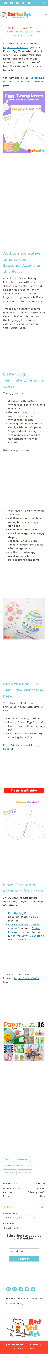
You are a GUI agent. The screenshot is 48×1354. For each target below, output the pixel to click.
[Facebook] (5, 3)
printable (9, 1172)
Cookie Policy (14, 1303)
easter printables (13, 1165)
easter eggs (22, 1159)
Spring (30, 36)
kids (30, 1165)
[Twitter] (23, 3)
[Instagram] (11, 3)
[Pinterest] (17, 3)
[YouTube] (29, 3)
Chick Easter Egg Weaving (24, 924)
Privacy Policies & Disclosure (24, 1298)
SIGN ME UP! (24, 1259)
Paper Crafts (33, 32)
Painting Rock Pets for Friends (12, 1190)
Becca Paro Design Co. (24, 1349)
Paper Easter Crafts (15, 47)
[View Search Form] (42, 3)
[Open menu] (45, 15)
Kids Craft (20, 32)
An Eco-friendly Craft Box (36, 1190)
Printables (19, 36)
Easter (10, 32)
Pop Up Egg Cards (19, 913)
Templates (25, 1172)
